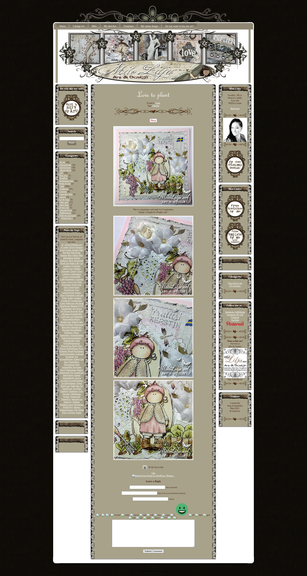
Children (77, 268)
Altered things (65, 170)
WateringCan (76, 399)
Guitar (62, 303)
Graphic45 (65, 300)
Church (73, 271)
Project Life (64, 207)
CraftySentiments (67, 279)
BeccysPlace (73, 255)
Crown (70, 282)
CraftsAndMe (74, 276)
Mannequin (79, 324)
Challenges (64, 189)
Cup (75, 282)
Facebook (235, 317)
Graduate (77, 298)
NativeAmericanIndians (72, 338)
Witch (64, 412)
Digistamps (66, 284)
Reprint (63, 348)
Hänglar (74, 306)
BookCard (64, 263)
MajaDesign (66, 322)
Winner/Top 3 (67, 218)
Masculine (66, 327)
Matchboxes (76, 327)
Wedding (76, 402)
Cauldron (67, 266)
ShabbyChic (79, 359)
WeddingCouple (66, 404)
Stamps (80, 370)
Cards (61, 186)
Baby (81, 250)
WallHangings (65, 213)
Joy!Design (65, 311)
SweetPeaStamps (68, 383)
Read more (235, 108)
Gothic (70, 298)
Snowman (77, 367)
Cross (63, 282)
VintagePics (66, 399)
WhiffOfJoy (68, 407)
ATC (61, 173)
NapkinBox (65, 335)
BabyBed (67, 252)
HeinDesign (65, 306)
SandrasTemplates (67, 354)
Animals (75, 250)
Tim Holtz (77, 388)
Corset (65, 276)
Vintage (66, 396)
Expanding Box (65, 194)
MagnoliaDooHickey (71, 319)
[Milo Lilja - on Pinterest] (235, 325)
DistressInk (77, 284)
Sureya (78, 378)
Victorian (66, 394)
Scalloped (79, 354)
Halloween (70, 303)
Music (76, 332)
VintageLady (75, 396)
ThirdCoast (65, 386)
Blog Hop (63, 175)
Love (72, 316)
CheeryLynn (68, 268)
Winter (81, 410)
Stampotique (71, 370)
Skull (77, 364)
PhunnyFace (66, 346)
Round (71, 351)
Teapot (79, 383)
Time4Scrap (67, 388)
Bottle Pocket (65, 183)
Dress (66, 287)
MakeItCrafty (77, 322)
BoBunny (64, 260)
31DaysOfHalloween (73, 244)
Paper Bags (64, 205)
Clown (79, 271)
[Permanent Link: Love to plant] (153, 98)
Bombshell (78, 260)
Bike (81, 255)
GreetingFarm (76, 300)
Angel (62, 250)
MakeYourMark (66, 324)
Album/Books (65, 165)
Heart (81, 303)
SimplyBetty (74, 362)
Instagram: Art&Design (235, 312)
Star (72, 372)
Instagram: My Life (235, 315)
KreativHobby (76, 314)
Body (71, 260)
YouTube (71, 412)
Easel (71, 287)
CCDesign (75, 266)
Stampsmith (65, 372)
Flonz (62, 295)
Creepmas (79, 279)
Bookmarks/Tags (66, 181)
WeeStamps (79, 404)
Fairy (77, 290)
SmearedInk (67, 367)
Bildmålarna (68, 258)
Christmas (65, 271)
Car (81, 263)
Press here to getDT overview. (235, 284)
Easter (76, 287)
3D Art (62, 162)
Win (76, 410)
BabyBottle (75, 252)
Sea (76, 356)
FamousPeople (68, 292)
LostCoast (65, 316)
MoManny (68, 332)
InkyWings (77, 308)
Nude (77, 340)
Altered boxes (65, 167)
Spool (62, 370)
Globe (64, 298)
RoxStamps (79, 351)
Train (81, 391)
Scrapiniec (70, 356)
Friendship (70, 295)
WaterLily (68, 402)
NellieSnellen (69, 340)
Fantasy (78, 292)
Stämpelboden (68, 378)
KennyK (74, 311)
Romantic (63, 351)
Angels (68, 250)
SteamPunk (79, 372)
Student (77, 375)
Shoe (66, 362)
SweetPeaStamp (76, 380)
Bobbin (77, 258)
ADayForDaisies (76, 247)
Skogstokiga (69, 364)
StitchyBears (68, 375)
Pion (80, 346)
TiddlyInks (75, 386)
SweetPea (65, 380)
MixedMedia (75, 330)
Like (153, 473)
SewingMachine (66, 359)
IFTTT (81, 306)
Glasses (62, 197)
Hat (76, 303)
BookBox (63, 178)
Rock (81, 348)
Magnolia (79, 316)
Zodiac (78, 412)
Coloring (63, 191)
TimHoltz (64, 391)
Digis (79, 282)
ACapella (64, 247)
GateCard (79, 295)
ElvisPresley (69, 290)
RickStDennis (72, 348)
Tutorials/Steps (65, 210)
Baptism (63, 255)
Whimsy (77, 407)
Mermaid (66, 330)
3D (62, 244)
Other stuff (64, 202)
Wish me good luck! (67, 215)
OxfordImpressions (71, 343)
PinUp (75, 346)
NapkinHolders (76, 335)
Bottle (72, 263)
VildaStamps (75, 394)
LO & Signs (64, 199)
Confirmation (75, 274)
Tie (81, 386)
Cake (77, 263)
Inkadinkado (66, 308)
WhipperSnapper (66, 410)
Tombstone (73, 391)
